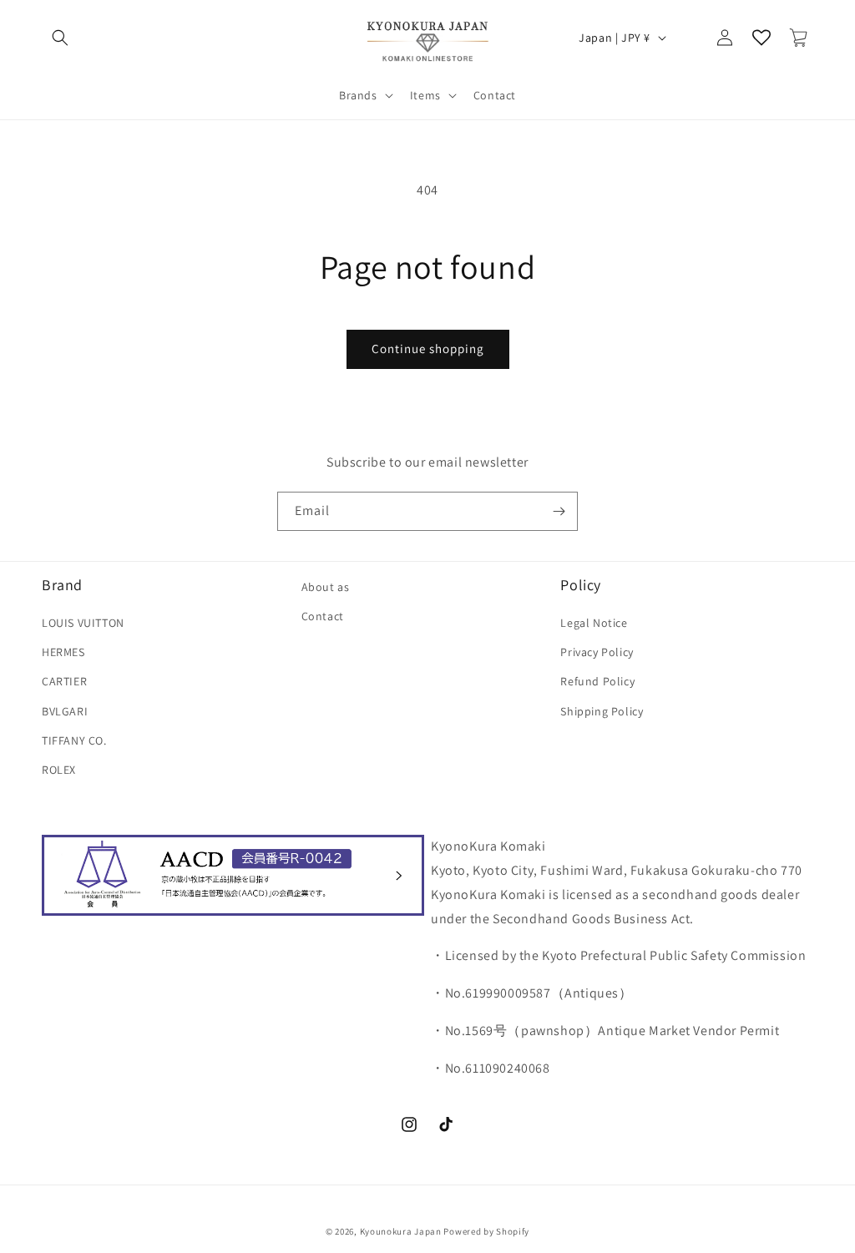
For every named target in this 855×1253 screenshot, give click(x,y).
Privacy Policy (596, 651)
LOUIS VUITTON (83, 622)
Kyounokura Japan (401, 1231)
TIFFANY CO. (74, 740)
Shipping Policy (601, 711)
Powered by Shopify (486, 1231)
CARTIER (64, 681)
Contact (322, 616)
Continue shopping (428, 348)
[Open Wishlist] (761, 37)
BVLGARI (65, 711)
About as (325, 586)
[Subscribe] (558, 511)
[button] (60, 37)
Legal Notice (593, 622)
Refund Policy (597, 681)
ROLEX (59, 769)
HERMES (63, 651)
